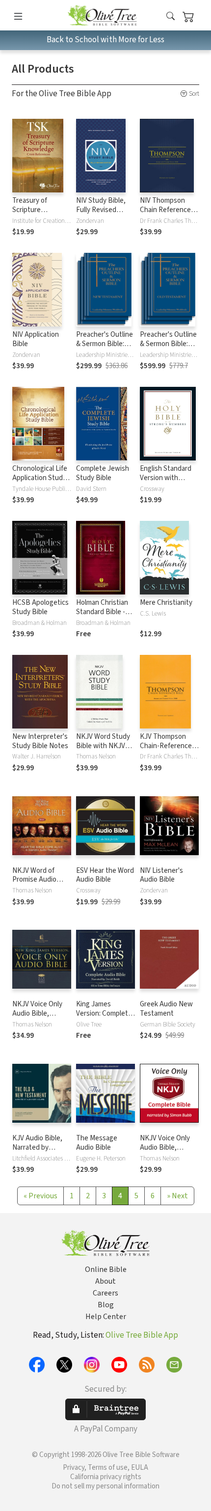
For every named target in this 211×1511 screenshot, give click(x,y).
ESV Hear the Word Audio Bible (105, 875)
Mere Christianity (166, 602)
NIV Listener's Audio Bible (161, 875)
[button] (170, 17)
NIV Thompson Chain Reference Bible (165, 209)
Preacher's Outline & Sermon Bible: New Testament (104, 343)
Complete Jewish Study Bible (102, 473)
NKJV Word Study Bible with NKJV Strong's (103, 745)
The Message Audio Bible (96, 1143)
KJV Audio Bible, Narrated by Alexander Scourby (41, 1147)
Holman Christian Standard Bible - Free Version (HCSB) (102, 616)
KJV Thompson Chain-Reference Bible (166, 745)
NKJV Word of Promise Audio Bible (34, 879)
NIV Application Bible (35, 339)
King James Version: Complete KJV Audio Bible (104, 1013)
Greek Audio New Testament (166, 1009)
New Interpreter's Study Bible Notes (40, 741)
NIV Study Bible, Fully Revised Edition (101, 209)
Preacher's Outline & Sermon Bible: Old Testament (168, 343)
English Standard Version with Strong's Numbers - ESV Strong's (167, 482)
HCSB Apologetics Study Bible (40, 607)
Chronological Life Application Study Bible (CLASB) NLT (40, 477)
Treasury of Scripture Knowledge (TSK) (38, 209)
